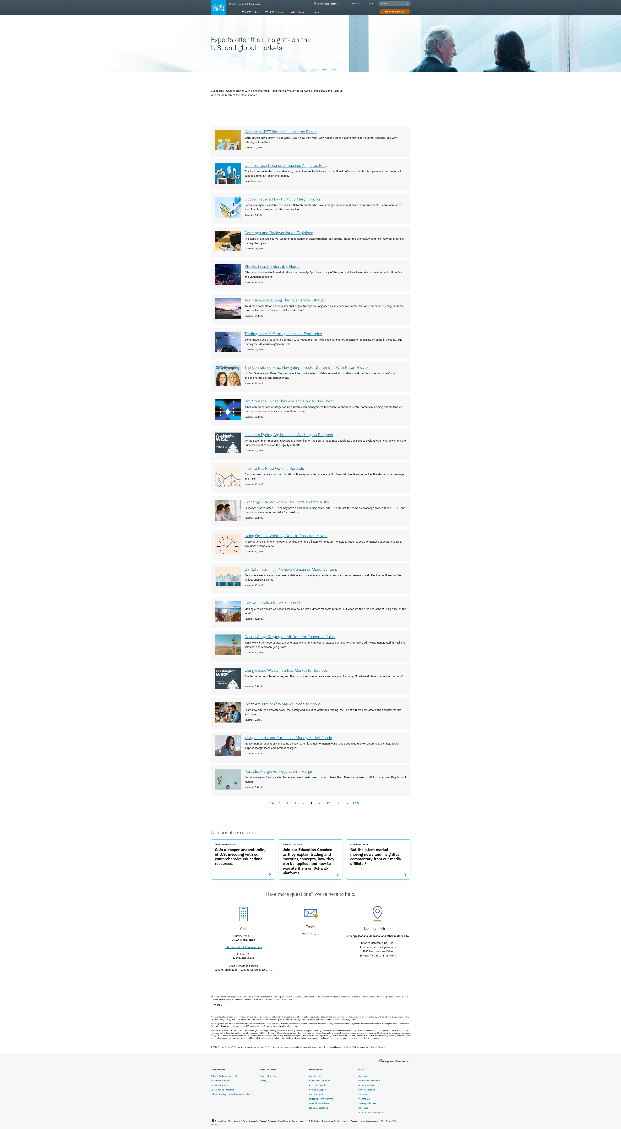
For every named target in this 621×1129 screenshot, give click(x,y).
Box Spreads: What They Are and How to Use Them (289, 401)
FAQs (382, 1121)
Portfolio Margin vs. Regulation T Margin (279, 771)
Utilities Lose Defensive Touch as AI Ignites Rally (286, 165)
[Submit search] (407, 4)
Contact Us (354, 3)
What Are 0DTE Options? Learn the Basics (281, 131)
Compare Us (315, 1076)
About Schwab (316, 1094)
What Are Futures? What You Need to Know (282, 704)
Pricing (263, 1080)
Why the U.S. (364, 1098)
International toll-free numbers (243, 947)
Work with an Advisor (319, 1103)
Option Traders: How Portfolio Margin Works (283, 199)
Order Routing (284, 1121)
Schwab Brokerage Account (224, 1076)
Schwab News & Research (370, 1112)
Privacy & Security (377, 1047)
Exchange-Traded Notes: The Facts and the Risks (287, 502)
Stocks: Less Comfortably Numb (272, 266)
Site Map (215, 1124)
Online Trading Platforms (222, 1089)
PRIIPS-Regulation (313, 1121)
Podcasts (362, 1094)
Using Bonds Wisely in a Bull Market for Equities (286, 670)
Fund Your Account (350, 1121)
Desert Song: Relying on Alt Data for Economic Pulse (290, 636)
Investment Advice (219, 1085)
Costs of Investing (268, 1076)
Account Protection (318, 1085)
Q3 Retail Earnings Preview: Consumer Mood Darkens (291, 569)
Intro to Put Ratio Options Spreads (274, 468)
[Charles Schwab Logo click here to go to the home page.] (218, 7)
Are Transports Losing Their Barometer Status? (285, 300)
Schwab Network (366, 1085)
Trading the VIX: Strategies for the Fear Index (283, 333)
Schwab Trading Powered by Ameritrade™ (231, 1094)
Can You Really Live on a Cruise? (273, 603)
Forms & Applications (369, 1121)
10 (328, 802)
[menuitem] (250, 11)
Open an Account (394, 11)
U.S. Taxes (363, 1108)
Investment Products (220, 1080)
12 (346, 802)
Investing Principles (367, 1103)
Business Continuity (331, 1121)
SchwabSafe (220, 1121)
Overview (362, 1076)
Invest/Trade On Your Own (321, 1098)
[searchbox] (394, 3)
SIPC (401, 1030)
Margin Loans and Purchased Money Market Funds (288, 737)
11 (337, 802)
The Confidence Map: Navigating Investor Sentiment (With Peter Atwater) (307, 367)
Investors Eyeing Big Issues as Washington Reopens (289, 434)
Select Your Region (326, 4)
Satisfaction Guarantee (319, 1080)
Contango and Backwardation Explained (279, 232)
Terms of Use (297, 1121)
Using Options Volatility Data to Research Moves (286, 535)
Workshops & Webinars (369, 1080)
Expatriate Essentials (318, 1108)
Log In (370, 3)
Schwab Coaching (366, 1089)
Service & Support (317, 1089)
